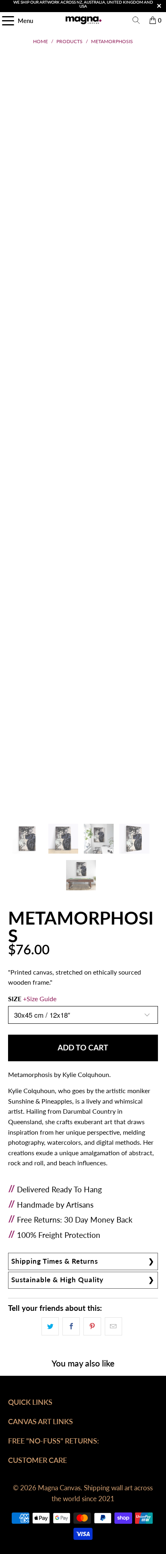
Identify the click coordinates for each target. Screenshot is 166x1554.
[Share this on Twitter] (50, 1326)
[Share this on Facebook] (71, 1326)
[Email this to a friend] (113, 1326)
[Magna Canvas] (83, 20)
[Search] (136, 20)
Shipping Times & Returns (54, 1261)
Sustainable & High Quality (57, 1279)
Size (32, 998)
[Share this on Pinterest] (92, 1326)
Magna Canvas (59, 1487)
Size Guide (41, 998)
